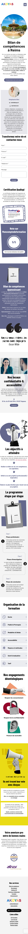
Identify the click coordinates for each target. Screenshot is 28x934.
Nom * (3, 145)
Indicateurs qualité (14, 921)
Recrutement (14, 888)
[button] (25, 4)
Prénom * (4, 151)
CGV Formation (14, 917)
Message (4, 169)
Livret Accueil (14, 919)
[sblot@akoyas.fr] (9, 102)
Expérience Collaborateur (14, 892)
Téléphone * (4, 163)
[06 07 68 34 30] (10, 105)
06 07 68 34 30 (14, 105)
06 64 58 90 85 (14, 906)
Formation (14, 894)
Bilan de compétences (14, 886)
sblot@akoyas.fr (15, 102)
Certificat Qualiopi (14, 923)
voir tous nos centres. (21, 459)
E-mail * (3, 157)
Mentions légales (14, 925)
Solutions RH (14, 890)
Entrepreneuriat (14, 896)
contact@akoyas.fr (14, 904)
